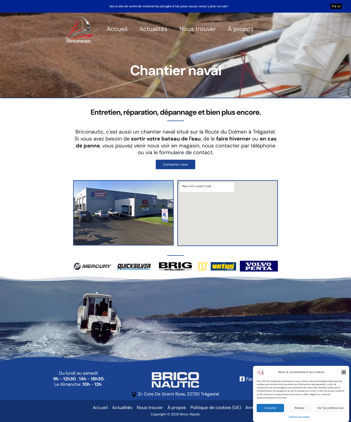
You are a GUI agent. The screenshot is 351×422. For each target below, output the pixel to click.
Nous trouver (198, 29)
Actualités (153, 29)
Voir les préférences (330, 408)
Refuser (300, 408)
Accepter (270, 408)
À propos (241, 29)
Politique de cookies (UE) (215, 407)
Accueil (117, 29)
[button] (344, 372)
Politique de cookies (299, 416)
